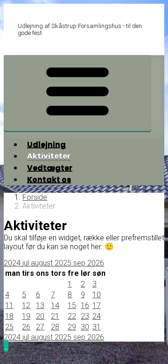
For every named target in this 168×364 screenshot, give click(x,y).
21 (55, 316)
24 (96, 316)
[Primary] (77, 93)
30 (85, 326)
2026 (95, 263)
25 (9, 326)
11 (9, 305)
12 (26, 305)
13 (40, 305)
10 (96, 294)
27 (40, 326)
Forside (34, 197)
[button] (6, 346)
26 (26, 326)
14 (55, 305)
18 (9, 316)
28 (55, 326)
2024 (13, 263)
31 (96, 326)
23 (85, 316)
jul (26, 263)
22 (72, 316)
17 (96, 305)
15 (72, 305)
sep (80, 263)
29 (72, 326)
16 (85, 305)
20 (40, 316)
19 (26, 316)
